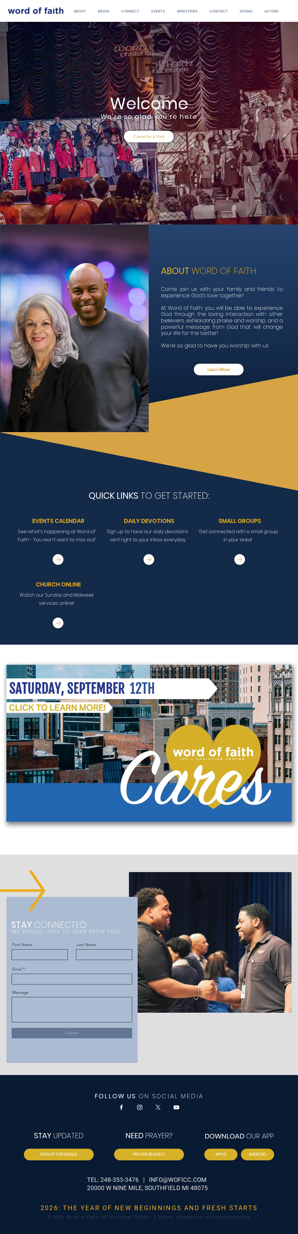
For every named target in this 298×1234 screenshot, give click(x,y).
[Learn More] (58, 559)
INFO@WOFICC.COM (177, 1179)
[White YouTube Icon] (176, 1107)
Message (20, 992)
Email (17, 969)
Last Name (86, 945)
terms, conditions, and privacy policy (203, 1217)
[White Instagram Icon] (291, 11)
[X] (158, 1107)
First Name (22, 945)
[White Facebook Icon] (282, 11)
